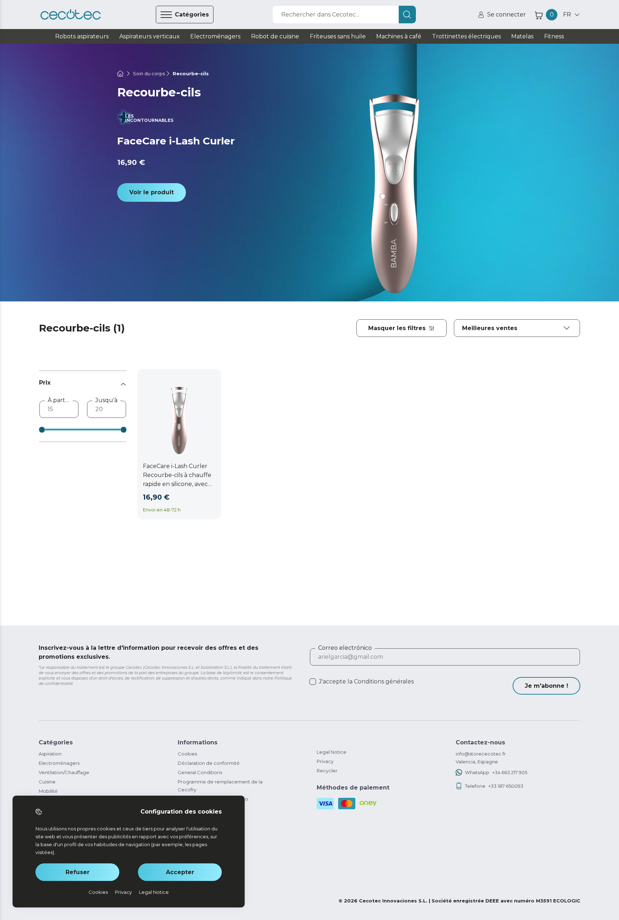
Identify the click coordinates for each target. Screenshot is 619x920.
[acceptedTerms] (313, 681)
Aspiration (50, 754)
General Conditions (200, 772)
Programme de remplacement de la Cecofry (220, 785)
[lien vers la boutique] (70, 14)
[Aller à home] (120, 73)
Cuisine (47, 782)
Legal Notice (331, 752)
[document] (517, 328)
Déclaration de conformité (209, 763)
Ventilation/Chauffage (64, 772)
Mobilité (48, 791)
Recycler (327, 770)
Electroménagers (59, 763)
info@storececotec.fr (481, 754)
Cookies (187, 754)
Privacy (325, 761)
